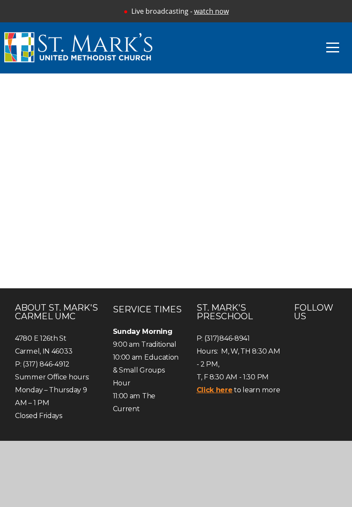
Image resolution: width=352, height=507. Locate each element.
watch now (211, 11)
